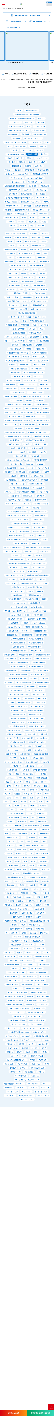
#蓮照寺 (21, 1044)
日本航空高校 (27, 345)
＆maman (10, 222)
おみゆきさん (12, 273)
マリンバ (32, 273)
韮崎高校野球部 (41, 635)
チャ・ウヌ (41, 122)
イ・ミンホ (40, 945)
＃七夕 (40, 766)
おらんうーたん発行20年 (13, 825)
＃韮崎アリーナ (45, 384)
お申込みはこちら (13, 1413)
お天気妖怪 (20, 853)
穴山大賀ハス (36, 523)
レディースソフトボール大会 (15, 337)
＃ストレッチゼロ (16, 400)
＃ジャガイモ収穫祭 (32, 428)
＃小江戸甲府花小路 (27, 388)
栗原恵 (44, 599)
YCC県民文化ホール (35, 182)
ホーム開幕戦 (41, 774)
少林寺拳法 (39, 150)
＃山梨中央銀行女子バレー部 (33, 373)
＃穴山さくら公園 (38, 758)
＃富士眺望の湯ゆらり (15, 619)
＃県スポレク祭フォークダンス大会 (18, 460)
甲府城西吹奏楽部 (24, 702)
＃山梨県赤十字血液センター (16, 361)
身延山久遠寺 (36, 237)
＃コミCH (40, 464)
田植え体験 (42, 698)
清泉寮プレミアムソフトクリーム (15, 921)
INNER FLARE (28, 496)
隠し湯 (15, 801)
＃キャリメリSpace (38, 623)
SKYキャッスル (13, 1048)
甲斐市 (25, 817)
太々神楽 (12, 162)
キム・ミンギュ (9, 790)
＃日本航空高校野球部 (17, 726)
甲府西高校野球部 (34, 647)
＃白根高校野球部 (17, 710)
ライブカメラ (43, 837)
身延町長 (42, 162)
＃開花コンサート (11, 412)
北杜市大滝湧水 (40, 500)
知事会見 (10, 845)
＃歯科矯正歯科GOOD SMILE (19, 1032)
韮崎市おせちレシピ (37, 309)
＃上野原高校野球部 (36, 718)
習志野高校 (9, 869)
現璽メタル (14, 281)
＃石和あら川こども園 (18, 448)
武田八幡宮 (33, 233)
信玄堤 (38, 905)
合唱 (32, 225)
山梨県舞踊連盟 (34, 603)
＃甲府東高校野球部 (35, 722)
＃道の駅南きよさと (14, 730)
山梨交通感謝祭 (38, 531)
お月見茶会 (40, 913)
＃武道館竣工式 (19, 1016)
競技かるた (9, 492)
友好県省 (36, 508)
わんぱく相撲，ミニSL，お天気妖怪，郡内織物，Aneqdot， (27, 857)
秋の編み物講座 (33, 337)
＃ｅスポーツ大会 (15, 980)
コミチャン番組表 (15, 21)
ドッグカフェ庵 (44, 218)
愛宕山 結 (35, 229)
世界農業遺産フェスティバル (26, 261)
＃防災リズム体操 (43, 996)
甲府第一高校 (21, 869)
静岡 (45, 253)
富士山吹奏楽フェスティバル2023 (26, 829)
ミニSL (30, 853)
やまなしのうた (28, 774)
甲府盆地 (41, 225)
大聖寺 (47, 905)
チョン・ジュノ (36, 1064)
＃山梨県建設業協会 (14, 599)
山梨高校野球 (25, 754)
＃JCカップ (29, 464)
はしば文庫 (29, 535)
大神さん (33, 218)
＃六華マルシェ (15, 567)
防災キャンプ (17, 917)
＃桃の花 (13, 758)
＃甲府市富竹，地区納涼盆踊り (34, 980)
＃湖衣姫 (28, 349)
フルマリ (46, 202)
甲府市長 (14, 150)
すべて (7, 73)
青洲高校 (15, 345)
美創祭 (25, 305)
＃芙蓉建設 (23, 476)
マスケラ (46, 953)
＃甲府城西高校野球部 (36, 742)
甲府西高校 (34, 869)
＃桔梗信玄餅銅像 (43, 412)
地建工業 (39, 345)
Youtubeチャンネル (39, 21)
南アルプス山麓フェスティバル (39, 921)
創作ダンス (45, 869)
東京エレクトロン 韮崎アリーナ (15, 611)
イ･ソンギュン (14, 321)
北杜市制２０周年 (27, 281)
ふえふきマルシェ (40, 190)
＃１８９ (26, 567)
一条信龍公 (43, 289)
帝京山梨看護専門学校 (38, 512)
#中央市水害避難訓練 (38, 992)
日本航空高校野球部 (40, 770)
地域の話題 (45, 790)
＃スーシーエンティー (15, 750)
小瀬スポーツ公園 (37, 1056)
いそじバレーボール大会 (12, 551)
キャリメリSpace (19, 603)
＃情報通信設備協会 (26, 579)
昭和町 (33, 861)
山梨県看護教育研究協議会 (17, 512)
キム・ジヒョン (26, 1092)
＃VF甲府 (44, 380)
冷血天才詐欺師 (15, 945)
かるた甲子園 (43, 492)
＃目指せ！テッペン (37, 651)
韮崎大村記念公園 (31, 599)
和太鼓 (23, 273)
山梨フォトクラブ (27, 913)
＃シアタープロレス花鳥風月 (19, 488)
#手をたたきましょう (37, 1068)
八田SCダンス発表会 (16, 126)
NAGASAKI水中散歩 (31, 881)
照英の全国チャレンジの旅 (32, 873)
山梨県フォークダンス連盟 (18, 309)
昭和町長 (28, 166)
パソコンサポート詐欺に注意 (18, 694)
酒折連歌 (8, 210)
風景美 (17, 806)
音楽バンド (41, 949)
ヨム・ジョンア (42, 1044)
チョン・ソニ (28, 905)
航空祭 (26, 285)
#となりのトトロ (15, 1072)
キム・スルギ (45, 1088)
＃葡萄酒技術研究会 (40, 460)
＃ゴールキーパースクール (30, 1040)
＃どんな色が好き (12, 1036)
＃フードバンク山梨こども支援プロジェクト (35, 396)
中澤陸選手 (9, 261)
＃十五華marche (16, 464)
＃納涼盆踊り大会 (12, 984)
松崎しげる (11, 885)
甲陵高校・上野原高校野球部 (19, 662)
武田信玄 (44, 154)
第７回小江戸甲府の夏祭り (13, 547)
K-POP (23, 801)
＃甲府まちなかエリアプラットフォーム (18, 404)
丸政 (28, 126)
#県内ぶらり (30, 1004)
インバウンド (41, 277)
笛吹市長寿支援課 (42, 297)
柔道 (25, 861)
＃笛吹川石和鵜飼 (20, 456)
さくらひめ (15, 555)
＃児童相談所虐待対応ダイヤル (19, 563)
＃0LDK (13, 476)
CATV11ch (44, 678)
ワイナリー (23, 1068)
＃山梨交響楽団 (11, 480)
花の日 (33, 833)
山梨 (42, 269)
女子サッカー (11, 778)
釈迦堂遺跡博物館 (19, 333)
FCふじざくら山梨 (41, 778)
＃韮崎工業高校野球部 (35, 710)
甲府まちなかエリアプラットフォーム (19, 515)
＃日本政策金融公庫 (35, 587)
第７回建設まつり (16, 929)
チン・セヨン (22, 790)
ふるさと (8, 881)
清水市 (18, 241)
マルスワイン (40, 960)
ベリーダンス (9, 953)
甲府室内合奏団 (12, 635)
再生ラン (13, 225)
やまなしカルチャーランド (41, 210)
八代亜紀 (22, 885)
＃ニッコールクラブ (30, 380)
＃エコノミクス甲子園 (35, 392)
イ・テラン (44, 1052)
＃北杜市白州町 (27, 984)
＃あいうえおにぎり (16, 746)
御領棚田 (42, 817)
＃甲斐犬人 (27, 444)
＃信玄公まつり (41, 349)
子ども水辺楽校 (37, 520)
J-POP (47, 794)
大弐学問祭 (40, 929)
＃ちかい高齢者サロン (28, 976)
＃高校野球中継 (27, 738)
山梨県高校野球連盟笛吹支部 (15, 186)
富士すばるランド (25, 956)
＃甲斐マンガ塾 (39, 1008)
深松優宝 (18, 508)
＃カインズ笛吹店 (10, 424)
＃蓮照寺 (30, 996)
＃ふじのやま (11, 1044)
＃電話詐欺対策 (34, 472)
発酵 (10, 774)
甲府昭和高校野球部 (36, 643)
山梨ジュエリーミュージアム (30, 202)
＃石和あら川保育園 (36, 448)
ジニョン (28, 897)
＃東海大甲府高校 (27, 412)
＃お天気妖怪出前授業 (15, 1000)
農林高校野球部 (18, 647)
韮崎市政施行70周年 (12, 964)
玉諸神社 (36, 893)
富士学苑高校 (44, 341)
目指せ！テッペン (26, 670)
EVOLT (27, 508)
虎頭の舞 (46, 249)
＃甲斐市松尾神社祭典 (36, 1020)
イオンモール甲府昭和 (18, 329)
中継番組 (35, 73)
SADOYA (13, 1068)
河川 (21, 841)
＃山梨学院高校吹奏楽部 (19, 369)
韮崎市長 (33, 146)
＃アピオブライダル (17, 591)
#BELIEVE (46, 1084)
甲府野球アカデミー (13, 206)
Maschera (15, 968)
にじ (23, 837)
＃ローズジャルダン (32, 762)
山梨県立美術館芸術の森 (15, 539)
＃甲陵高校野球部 (18, 722)
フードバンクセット (39, 527)
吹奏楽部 (46, 825)
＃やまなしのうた (40, 750)
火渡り (19, 953)
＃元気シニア (17, 988)
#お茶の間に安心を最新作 (14, 996)
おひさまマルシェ (37, 607)
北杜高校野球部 (39, 702)
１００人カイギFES (37, 476)
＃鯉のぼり (28, 730)
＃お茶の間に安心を (11, 1040)
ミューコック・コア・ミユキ (34, 178)
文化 (17, 798)
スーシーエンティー (41, 782)
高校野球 (43, 806)
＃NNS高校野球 (42, 738)
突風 (29, 690)
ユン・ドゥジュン (12, 1092)
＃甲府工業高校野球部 (36, 726)
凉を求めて (40, 496)
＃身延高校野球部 (35, 714)
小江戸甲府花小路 (14, 190)
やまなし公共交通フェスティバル (15, 142)
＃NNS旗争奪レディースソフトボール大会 (34, 583)
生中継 (9, 786)
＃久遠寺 (26, 357)
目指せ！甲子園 (11, 754)
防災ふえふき (45, 186)
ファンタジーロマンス (33, 953)
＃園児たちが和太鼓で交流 (37, 972)
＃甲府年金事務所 (34, 571)
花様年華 (25, 889)
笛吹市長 (19, 158)
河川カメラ (12, 841)
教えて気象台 (39, 690)
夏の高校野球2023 (16, 690)
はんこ (11, 257)
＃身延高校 (18, 428)
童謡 (17, 774)
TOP (4, 8)
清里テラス (32, 901)
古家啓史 (42, 273)
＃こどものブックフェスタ (28, 480)
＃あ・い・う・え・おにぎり (19, 706)
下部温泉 (8, 237)
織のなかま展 (32, 154)
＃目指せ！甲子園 (12, 738)
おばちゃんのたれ (14, 698)
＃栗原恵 (25, 623)
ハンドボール (17, 782)
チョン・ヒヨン (17, 897)
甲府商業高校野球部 (18, 643)
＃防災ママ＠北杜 (41, 444)
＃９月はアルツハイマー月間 (36, 1000)
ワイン (18, 786)
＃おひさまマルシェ (14, 627)
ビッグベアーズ (19, 341)
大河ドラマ (38, 166)
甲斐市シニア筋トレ (12, 297)
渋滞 (48, 801)
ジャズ (21, 289)
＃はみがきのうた (39, 1032)
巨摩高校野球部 (9, 655)
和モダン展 (41, 535)
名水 (38, 798)
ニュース (7, 794)
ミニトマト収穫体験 (42, 670)
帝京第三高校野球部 (36, 639)
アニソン (32, 801)
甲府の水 (8, 829)
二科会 (44, 539)
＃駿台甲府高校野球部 (18, 718)
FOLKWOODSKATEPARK (15, 154)
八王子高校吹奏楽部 (42, 682)
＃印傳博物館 (38, 615)
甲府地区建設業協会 (37, 321)
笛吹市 (19, 1052)
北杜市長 (32, 162)
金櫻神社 (22, 162)
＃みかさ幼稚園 (14, 357)
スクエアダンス (26, 150)
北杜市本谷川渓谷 (14, 500)
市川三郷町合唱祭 (39, 285)
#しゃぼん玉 (35, 1076)
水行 (9, 146)
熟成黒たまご (41, 814)
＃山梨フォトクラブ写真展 (16, 972)
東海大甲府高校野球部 (19, 651)
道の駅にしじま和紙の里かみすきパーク (19, 198)
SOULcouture (44, 964)
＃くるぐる (12, 579)
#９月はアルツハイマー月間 (17, 992)
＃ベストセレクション (18, 1024)
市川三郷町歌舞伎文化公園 (18, 293)
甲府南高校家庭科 (11, 249)
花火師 (23, 933)
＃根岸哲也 (25, 770)
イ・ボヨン (35, 889)
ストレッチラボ (16, 615)
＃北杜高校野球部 (37, 706)
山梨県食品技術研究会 (20, 523)
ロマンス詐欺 (39, 909)
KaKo (35, 325)
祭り (35, 1052)
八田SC (18, 110)
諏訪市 (10, 241)
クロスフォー (27, 555)
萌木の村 (21, 901)
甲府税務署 (27, 206)
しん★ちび (27, 190)
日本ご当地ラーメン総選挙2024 (20, 909)
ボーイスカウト (23, 245)
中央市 (37, 897)
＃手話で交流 (44, 976)
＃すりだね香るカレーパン (14, 575)
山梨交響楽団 (29, 170)
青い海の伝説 (28, 949)
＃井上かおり (24, 758)
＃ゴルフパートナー (12, 1028)
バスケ (39, 794)
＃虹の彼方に (29, 766)
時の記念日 (31, 686)
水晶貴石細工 (33, 222)
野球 (45, 798)
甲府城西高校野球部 (36, 667)
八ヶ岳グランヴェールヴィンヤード (20, 960)
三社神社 (46, 893)
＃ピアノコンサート (34, 1016)
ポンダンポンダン (41, 1092)
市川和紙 (21, 222)
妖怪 (28, 841)
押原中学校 (43, 885)
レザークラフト (42, 1004)
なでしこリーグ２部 (25, 778)
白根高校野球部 (27, 635)
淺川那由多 (33, 186)
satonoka (45, 881)
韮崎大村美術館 (26, 194)
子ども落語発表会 (31, 110)
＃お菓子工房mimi (18, 392)
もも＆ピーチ (21, 849)
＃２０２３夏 (31, 734)
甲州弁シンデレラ (30, 551)
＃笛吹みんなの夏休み (17, 1020)
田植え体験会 (44, 833)
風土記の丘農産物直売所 (18, 674)
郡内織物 (43, 849)
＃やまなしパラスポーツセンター (18, 631)
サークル (35, 1048)
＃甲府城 (46, 408)
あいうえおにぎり (12, 837)
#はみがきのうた (33, 1084)
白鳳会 (44, 222)
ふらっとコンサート (18, 182)
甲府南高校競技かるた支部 (26, 492)
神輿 (7, 897)
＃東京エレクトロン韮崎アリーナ (35, 627)
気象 (44, 841)
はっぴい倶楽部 (29, 698)
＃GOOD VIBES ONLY (36, 484)
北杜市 (18, 905)
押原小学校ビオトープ (19, 833)
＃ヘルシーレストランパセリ (39, 361)
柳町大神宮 (25, 134)
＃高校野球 (43, 734)
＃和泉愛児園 (20, 472)
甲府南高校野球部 (25, 655)
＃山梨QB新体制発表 (27, 424)
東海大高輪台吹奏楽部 (15, 686)
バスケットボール (35, 142)
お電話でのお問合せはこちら (40, 1413)
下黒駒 (23, 925)
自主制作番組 (20, 73)
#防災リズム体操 (36, 968)
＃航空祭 (40, 591)
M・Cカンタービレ (42, 198)
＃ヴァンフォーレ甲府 (18, 484)
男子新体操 (41, 257)
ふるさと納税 (29, 1072)
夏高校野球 (43, 861)
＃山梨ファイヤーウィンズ (16, 452)
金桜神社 (40, 281)
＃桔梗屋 (29, 400)
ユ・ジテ (45, 889)
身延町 (24, 968)
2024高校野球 (13, 865)
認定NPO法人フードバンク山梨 (18, 527)
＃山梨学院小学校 (39, 563)
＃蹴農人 (46, 1040)
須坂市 (47, 237)
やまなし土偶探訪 (35, 333)
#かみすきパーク (44, 388)
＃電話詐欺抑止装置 (41, 1036)
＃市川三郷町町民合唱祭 (36, 559)
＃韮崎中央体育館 (11, 388)
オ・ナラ (46, 1064)
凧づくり (45, 337)
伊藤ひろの (8, 905)
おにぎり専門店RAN (26, 253)
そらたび (17, 881)
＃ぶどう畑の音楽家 (13, 380)
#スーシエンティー (27, 1100)
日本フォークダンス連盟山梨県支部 (38, 547)
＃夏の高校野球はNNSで (15, 734)
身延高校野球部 (25, 659)
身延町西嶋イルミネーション (17, 301)
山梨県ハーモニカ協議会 (15, 214)
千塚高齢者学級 (11, 325)
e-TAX (24, 218)
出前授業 (9, 853)
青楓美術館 (42, 821)
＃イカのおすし (11, 583)
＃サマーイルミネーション (13, 762)
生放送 (9, 798)
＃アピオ (30, 591)
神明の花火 (44, 933)
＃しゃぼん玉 (26, 1036)
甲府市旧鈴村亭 (14, 285)
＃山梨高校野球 (41, 730)
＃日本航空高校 (18, 595)
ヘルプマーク (28, 277)
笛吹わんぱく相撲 (42, 853)
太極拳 (24, 1056)
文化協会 (16, 873)
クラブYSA (32, 341)
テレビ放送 (8, 682)
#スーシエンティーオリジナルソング (27, 1080)
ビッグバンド (11, 289)
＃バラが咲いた (16, 766)
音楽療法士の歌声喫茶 (40, 174)
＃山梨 (22, 468)
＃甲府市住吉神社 (39, 357)
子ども (9, 861)
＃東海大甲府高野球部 (41, 436)
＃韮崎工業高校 (9, 384)
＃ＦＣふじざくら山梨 (15, 349)
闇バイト (8, 341)
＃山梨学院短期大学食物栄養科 (37, 575)
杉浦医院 (39, 555)
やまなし (10, 849)
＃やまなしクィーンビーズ (27, 384)
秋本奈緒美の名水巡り (15, 877)
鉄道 (40, 801)
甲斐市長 (43, 146)
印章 (27, 269)
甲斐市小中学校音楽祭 (13, 170)
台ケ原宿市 (11, 253)
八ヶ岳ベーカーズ (16, 178)
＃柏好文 (46, 472)
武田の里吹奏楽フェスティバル (16, 678)
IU (44, 317)
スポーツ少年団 (39, 126)
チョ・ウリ (41, 118)
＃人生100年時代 (42, 984)
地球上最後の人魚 (37, 941)
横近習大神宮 (13, 134)
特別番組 (48, 73)
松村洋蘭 (23, 225)
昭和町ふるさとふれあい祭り (16, 233)
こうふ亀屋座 (40, 194)
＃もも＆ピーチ (39, 746)
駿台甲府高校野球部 (42, 659)
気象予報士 (9, 1088)
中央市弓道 (36, 543)
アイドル (21, 809)
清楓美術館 (16, 138)
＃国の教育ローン (18, 587)
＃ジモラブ (8, 472)
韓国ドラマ (33, 790)
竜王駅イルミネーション (38, 301)
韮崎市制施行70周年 (42, 956)
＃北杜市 (46, 762)
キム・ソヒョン (9, 1064)
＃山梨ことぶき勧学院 (39, 353)
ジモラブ (30, 809)
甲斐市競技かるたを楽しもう (19, 130)
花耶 (6, 833)
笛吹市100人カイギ (11, 218)
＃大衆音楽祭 (35, 456)
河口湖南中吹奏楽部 (32, 825)
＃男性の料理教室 (11, 976)
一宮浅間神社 (24, 893)
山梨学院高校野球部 (18, 639)
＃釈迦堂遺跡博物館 (40, 631)
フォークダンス (10, 1096)
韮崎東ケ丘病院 (43, 170)
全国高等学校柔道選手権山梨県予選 (27, 114)
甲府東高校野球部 (39, 662)
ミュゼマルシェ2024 (38, 293)
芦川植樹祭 (13, 194)
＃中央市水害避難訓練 (14, 1004)
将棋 (25, 806)
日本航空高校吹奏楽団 (16, 814)
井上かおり (22, 821)
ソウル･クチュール (29, 964)
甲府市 (32, 1060)
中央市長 (9, 158)
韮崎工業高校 (27, 297)
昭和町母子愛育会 (15, 535)
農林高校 (29, 917)
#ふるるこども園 (39, 365)
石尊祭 (14, 925)
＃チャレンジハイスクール (13, 408)
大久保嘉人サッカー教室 (19, 941)
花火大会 (33, 933)
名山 (7, 782)
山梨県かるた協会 (39, 130)
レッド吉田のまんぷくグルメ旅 (36, 877)
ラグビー (28, 782)
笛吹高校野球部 (11, 670)
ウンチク (27, 786)
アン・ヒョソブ (21, 1088)
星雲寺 (28, 158)
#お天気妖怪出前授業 (33, 988)
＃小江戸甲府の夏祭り (41, 420)
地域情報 (17, 794)
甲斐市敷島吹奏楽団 (22, 210)
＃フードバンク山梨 (15, 416)
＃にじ (28, 746)
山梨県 (20, 845)
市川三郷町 (17, 937)
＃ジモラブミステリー (17, 1012)
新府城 (31, 865)
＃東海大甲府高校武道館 (36, 1012)
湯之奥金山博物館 (21, 237)
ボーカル (32, 329)
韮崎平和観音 (44, 261)
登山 (12, 809)
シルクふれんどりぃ (41, 158)
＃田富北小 (41, 579)
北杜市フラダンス (15, 269)
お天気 (36, 841)
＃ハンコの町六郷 (38, 567)
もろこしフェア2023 (37, 674)
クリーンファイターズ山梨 (19, 520)
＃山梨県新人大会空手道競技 (36, 619)
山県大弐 (43, 241)
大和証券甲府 (14, 496)
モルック (30, 814)
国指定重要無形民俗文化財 (16, 1060)
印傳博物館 (25, 325)
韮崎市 (46, 897)
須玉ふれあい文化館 (36, 265)
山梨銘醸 (43, 901)
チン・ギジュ (33, 1088)
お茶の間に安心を (38, 694)
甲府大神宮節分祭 (39, 134)
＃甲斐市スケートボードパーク (38, 432)
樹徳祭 (23, 249)
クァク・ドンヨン (15, 122)
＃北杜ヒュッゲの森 (35, 1024)
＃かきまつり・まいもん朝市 (21, 376)
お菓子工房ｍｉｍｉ (21, 543)
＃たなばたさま (12, 770)
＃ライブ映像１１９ (37, 369)
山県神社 (29, 929)
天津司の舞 (43, 1060)
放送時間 (33, 678)
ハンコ (35, 269)
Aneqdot (33, 849)
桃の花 (32, 821)
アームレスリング (38, 488)
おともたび (43, 214)
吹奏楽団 (11, 901)
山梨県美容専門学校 (39, 305)
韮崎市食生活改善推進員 (27, 313)
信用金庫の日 (33, 539)
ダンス (41, 329)
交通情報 (32, 837)
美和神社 (10, 1052)
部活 (23, 865)
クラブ (44, 1048)
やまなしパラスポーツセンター (39, 611)
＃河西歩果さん (24, 365)
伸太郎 (12, 531)
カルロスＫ (44, 325)
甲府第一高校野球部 (18, 667)
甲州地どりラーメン (35, 925)
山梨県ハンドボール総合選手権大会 (22, 118)
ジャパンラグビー (41, 515)
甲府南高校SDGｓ (38, 245)
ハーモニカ (31, 214)
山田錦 (11, 702)
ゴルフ (6, 801)
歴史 (24, 798)
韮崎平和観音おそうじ (18, 265)
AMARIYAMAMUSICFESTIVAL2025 (17, 504)
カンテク (40, 809)
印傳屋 (27, 615)
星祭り (47, 142)
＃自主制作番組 (10, 468)
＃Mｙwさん (38, 376)
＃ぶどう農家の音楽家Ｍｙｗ (14, 432)
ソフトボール (28, 794)
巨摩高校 (32, 885)
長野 (38, 253)
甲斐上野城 (31, 289)
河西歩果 (12, 365)
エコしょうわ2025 (11, 202)
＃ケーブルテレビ (43, 468)
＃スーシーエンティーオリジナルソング (35, 1028)
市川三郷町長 (16, 166)
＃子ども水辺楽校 (13, 444)
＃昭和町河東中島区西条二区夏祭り (17, 420)
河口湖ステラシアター (23, 682)
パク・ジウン (29, 945)
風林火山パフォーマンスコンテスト (17, 174)
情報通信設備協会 (21, 229)
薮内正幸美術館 (30, 241)
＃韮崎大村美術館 (41, 404)
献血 (24, 321)
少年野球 (25, 1048)
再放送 (17, 861)
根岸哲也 (11, 821)
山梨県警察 (14, 913)
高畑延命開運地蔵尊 (16, 559)
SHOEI (12, 245)
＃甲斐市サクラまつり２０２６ (35, 416)
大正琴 (38, 917)
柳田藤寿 (28, 500)
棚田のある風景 (14, 817)
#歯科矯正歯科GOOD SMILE (14, 1084)
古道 (31, 798)
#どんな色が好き (21, 1076)
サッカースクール (11, 933)
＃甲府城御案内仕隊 (32, 408)
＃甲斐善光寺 (15, 373)
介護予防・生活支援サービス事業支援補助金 (24, 317)
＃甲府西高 (44, 480)
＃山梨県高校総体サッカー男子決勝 (17, 436)
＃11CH (31, 468)
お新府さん (42, 865)
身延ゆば (44, 233)
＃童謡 (28, 750)
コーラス (31, 1044)
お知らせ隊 (45, 829)
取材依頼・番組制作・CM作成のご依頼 (27, 15)
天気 (9, 806)
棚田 (33, 817)
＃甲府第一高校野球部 (17, 742)
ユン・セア (14, 1056)
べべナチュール (10, 956)
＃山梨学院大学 (19, 571)
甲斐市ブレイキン (14, 277)
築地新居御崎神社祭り (33, 937)
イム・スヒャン (29, 122)
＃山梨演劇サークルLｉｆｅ (37, 452)
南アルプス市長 (20, 146)
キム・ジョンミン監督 (40, 786)
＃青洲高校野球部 (19, 714)
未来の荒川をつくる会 (40, 504)
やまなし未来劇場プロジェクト (36, 845)
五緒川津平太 (45, 551)
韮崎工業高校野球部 (43, 655)
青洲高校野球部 (10, 659)
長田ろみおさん (13, 305)
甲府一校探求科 (23, 531)
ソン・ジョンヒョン (12, 889)
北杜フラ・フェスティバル (19, 607)
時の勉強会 (43, 686)
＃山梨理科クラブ (16, 440)
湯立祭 (27, 1052)
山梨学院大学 (34, 249)
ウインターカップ (43, 1096)
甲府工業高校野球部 (41, 754)
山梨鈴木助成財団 (41, 206)
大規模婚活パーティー (26, 1096)
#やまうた (40, 1072)
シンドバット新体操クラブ (25, 257)
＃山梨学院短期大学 (34, 595)
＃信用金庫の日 (44, 424)
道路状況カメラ (15, 27)
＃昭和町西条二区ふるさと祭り (20, 1008)
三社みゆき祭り (10, 893)
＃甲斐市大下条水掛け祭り (35, 440)
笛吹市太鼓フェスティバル (32, 138)
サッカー (33, 806)
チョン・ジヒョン (15, 949)
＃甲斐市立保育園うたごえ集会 (17, 353)
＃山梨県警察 (13, 623)
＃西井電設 (39, 400)
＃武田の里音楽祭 (11, 396)
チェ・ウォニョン (23, 1064)
